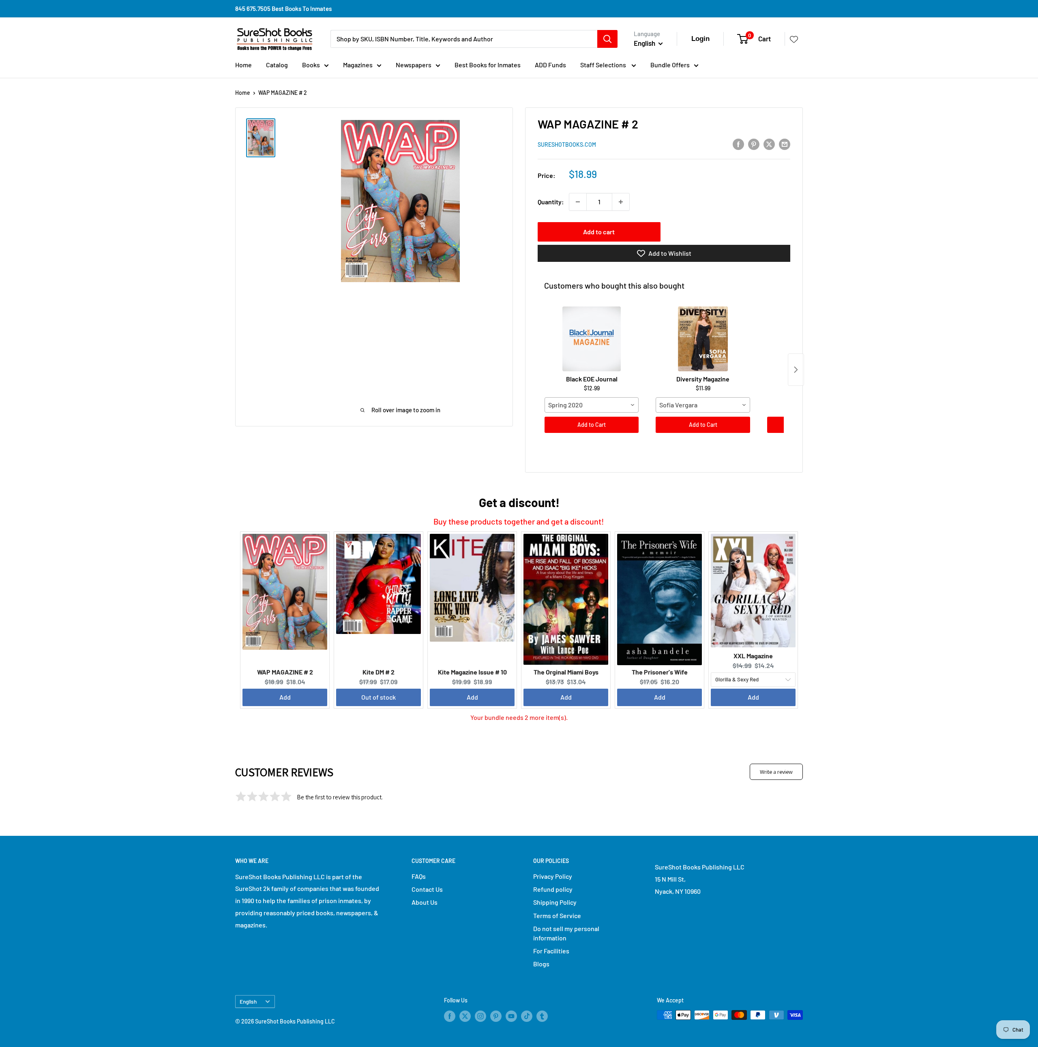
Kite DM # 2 (378, 672)
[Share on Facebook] (738, 143)
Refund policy (553, 889)
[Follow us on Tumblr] (542, 1015)
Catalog (277, 65)
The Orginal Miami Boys (566, 672)
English (248, 1001)
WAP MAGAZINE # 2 (285, 672)
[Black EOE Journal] (592, 338)
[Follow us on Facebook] (449, 1015)
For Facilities (551, 951)
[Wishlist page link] (794, 39)
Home (243, 65)
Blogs (541, 964)
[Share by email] (784, 143)
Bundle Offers (670, 65)
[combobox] (592, 405)
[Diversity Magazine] (703, 338)
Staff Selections (603, 65)
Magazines (358, 65)
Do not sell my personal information (566, 933)
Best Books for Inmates (488, 65)
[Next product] (796, 369)
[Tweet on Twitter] (769, 143)
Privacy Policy (552, 876)
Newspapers (413, 65)
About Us (425, 902)
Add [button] (285, 697)
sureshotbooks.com (567, 144)
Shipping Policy (555, 902)
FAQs (419, 876)
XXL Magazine (753, 655)
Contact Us (427, 889)
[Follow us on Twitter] (465, 1015)
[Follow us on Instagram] (480, 1015)
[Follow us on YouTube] (511, 1015)
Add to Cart (591, 424)
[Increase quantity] (620, 201)
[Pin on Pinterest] (753, 143)
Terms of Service (557, 915)
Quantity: (551, 202)
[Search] (607, 39)
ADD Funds (550, 65)
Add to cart (599, 232)
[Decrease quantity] (577, 201)
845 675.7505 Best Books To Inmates (283, 8)
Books (311, 65)
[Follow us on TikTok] (526, 1015)
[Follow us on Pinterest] (496, 1015)
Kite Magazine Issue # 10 (472, 672)
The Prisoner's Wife (660, 672)
